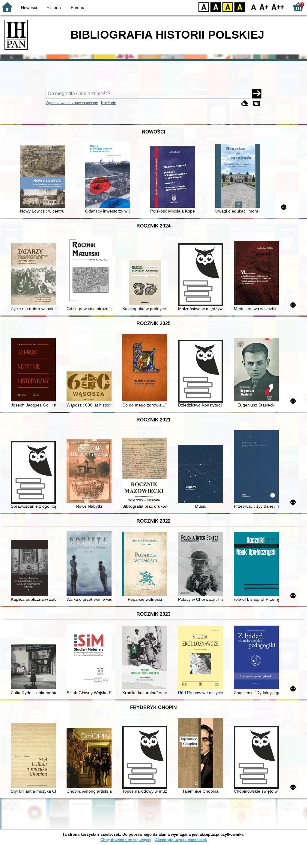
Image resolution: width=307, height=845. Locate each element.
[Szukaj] (256, 93)
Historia (53, 7)
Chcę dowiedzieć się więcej (125, 840)
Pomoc (77, 7)
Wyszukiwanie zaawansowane (72, 103)
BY (240, 6)
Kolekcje (108, 103)
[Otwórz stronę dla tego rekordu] (44, 177)
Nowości (29, 7)
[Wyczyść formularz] (244, 103)
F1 (264, 6)
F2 (278, 6)
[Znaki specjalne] (256, 103)
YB (228, 6)
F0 (254, 6)
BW (216, 6)
